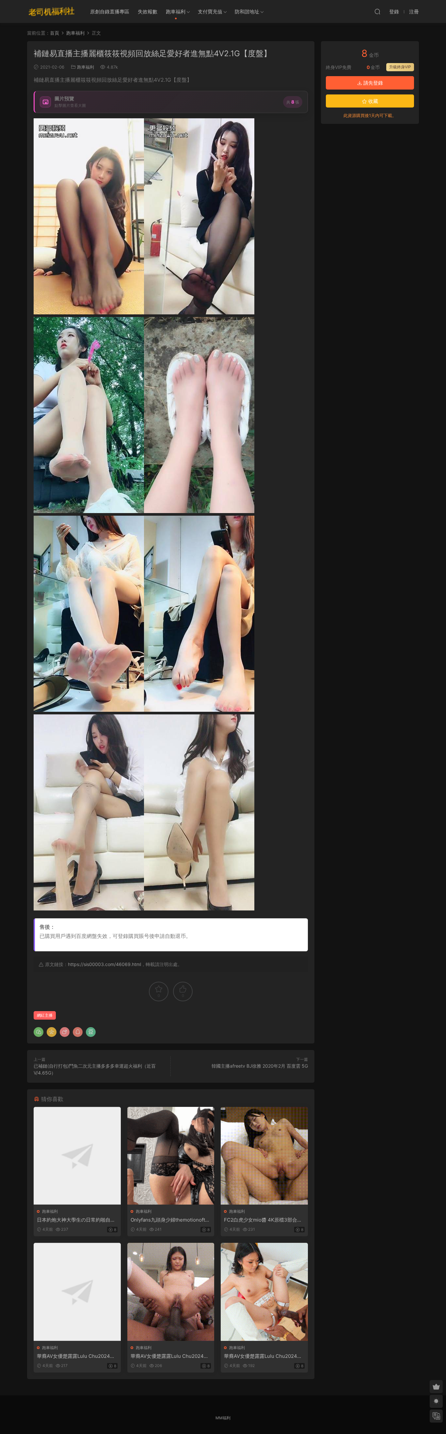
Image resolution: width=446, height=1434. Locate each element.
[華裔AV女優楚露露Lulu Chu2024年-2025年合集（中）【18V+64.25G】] (171, 1292)
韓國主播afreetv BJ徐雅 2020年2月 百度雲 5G (260, 1066)
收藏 (372, 101)
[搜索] (377, 11)
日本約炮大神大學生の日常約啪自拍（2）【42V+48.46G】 (76, 1220)
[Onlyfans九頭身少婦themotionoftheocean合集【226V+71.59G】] (171, 1156)
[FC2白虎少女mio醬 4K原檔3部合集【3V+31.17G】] (264, 1156)
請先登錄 (372, 83)
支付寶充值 (210, 11)
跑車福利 (175, 11)
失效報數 (147, 11)
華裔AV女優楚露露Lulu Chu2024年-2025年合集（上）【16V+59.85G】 (77, 1356)
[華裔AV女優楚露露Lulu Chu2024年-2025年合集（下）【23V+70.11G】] (264, 1292)
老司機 (51, 11)
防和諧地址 (247, 11)
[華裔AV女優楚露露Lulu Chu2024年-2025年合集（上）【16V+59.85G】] (77, 1292)
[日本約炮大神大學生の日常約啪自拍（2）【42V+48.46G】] (77, 1156)
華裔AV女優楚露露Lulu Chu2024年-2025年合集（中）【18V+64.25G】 (171, 1356)
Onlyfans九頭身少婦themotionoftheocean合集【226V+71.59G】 (171, 1220)
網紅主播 (45, 1015)
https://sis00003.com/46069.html (104, 964)
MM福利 (223, 1417)
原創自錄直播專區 (109, 11)
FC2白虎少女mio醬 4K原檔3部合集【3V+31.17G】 (263, 1220)
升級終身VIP (400, 66)
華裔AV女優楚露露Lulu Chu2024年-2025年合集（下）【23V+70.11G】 (264, 1356)
